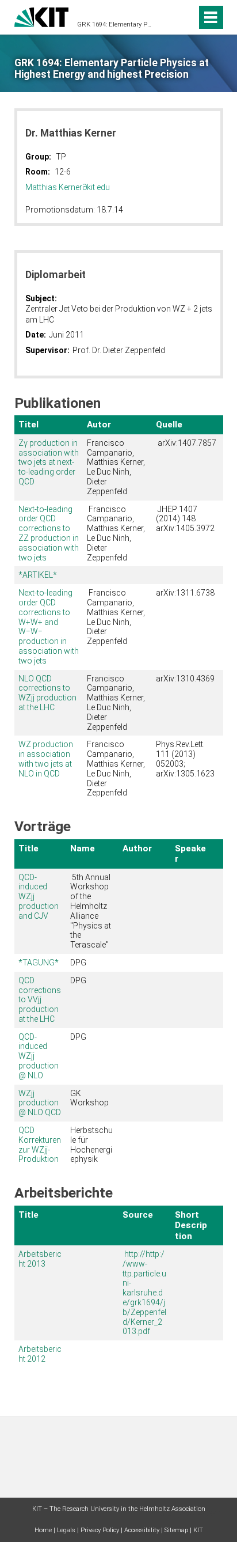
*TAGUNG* (38, 962)
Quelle (169, 424)
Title (28, 848)
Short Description (191, 1225)
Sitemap (176, 1530)
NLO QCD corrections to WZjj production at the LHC (47, 693)
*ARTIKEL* (37, 574)
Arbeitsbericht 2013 (40, 1258)
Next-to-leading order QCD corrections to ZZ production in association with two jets (48, 533)
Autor (99, 424)
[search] (167, 17)
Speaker (190, 853)
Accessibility (141, 1530)
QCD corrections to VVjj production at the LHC (39, 1000)
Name (82, 848)
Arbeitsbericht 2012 (40, 1353)
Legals (66, 1530)
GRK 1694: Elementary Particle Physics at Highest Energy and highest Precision (115, 24)
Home (43, 1530)
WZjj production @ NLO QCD (39, 1103)
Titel (28, 424)
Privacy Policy (100, 1530)
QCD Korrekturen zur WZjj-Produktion (39, 1145)
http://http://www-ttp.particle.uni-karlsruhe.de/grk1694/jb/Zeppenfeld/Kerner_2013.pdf (144, 1292)
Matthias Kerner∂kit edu (67, 187)
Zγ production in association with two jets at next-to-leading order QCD (48, 462)
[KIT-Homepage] (41, 16)
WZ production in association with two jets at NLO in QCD (45, 759)
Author (137, 848)
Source (138, 1215)
